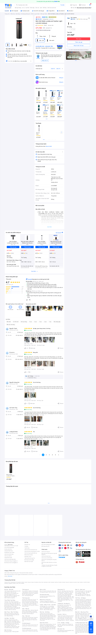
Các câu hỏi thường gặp (9, 547)
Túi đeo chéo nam (29, 629)
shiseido (6, 583)
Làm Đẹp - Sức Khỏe (9, 618)
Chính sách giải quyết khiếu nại (30, 553)
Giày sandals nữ (29, 611)
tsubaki (22, 583)
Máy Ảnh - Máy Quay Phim (81, 612)
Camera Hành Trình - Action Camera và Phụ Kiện (83, 615)
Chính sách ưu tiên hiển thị (47, 557)
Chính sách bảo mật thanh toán (30, 549)
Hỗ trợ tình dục (14, 626)
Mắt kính (51, 596)
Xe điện (69, 624)
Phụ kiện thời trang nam (47, 597)
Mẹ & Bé (65, 595)
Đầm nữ (26, 591)
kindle (60, 582)
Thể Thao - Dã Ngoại (80, 598)
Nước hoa (9, 626)
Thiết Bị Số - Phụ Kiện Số (64, 603)
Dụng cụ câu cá (81, 604)
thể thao (45, 7)
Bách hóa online (63, 596)
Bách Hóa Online (44, 622)
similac (81, 582)
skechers (46, 582)
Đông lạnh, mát (13, 604)
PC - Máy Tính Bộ (45, 609)
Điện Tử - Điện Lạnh (80, 589)
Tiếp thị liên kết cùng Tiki (29, 558)
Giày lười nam (25, 617)
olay (78, 582)
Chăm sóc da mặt (8, 619)
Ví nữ (35, 624)
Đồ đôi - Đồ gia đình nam (31, 602)
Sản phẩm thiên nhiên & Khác (11, 624)
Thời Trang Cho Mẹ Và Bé (9, 591)
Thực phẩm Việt (15, 602)
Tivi (78, 594)
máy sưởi (77, 624)
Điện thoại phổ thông (11, 614)
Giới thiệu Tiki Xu (27, 556)
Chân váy (31, 593)
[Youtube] (80, 545)
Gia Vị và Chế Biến (45, 626)
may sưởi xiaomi (81, 627)
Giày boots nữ (27, 612)
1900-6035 (10, 544)
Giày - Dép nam (26, 616)
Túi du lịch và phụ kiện (46, 591)
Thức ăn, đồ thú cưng (11, 608)
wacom (67, 582)
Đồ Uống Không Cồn (47, 628)
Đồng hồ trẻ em (53, 602)
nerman (63, 582)
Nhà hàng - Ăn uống (64, 618)
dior (9, 582)
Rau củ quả (9, 602)
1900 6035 (10, 576)
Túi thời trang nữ (26, 623)
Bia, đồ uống (8, 606)
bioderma (37, 582)
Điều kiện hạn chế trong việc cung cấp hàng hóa (49, 554)
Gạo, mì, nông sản (11, 605)
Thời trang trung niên (29, 595)
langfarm (10, 583)
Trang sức (42, 601)
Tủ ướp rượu (88, 595)
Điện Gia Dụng (7, 630)
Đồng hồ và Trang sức (45, 599)
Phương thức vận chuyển (9, 552)
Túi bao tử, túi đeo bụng (33, 631)
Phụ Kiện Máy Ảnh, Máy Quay (81, 613)
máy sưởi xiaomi (84, 628)
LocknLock (51, 19)
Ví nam (23, 629)
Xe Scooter (68, 625)
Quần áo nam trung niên (29, 605)
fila (19, 583)
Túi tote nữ (29, 625)
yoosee (75, 582)
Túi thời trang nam (26, 628)
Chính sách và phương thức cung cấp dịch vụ (49, 560)
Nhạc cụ (49, 619)
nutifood (56, 582)
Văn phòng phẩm (67, 630)
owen (26, 582)
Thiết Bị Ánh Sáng (83, 614)
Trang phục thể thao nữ (80, 599)
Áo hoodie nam (28, 601)
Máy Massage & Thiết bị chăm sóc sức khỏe (12, 622)
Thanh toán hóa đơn (62, 615)
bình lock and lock (52, 7)
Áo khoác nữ (31, 592)
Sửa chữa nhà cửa (45, 614)
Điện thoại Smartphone (9, 613)
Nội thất (45, 615)
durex (32, 582)
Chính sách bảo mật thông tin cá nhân (32, 551)
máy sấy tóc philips (84, 625)
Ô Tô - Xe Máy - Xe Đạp (63, 622)
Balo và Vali (43, 589)
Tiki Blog (26, 546)
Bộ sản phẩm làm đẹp (11, 627)
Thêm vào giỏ (78, 42)
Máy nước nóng (83, 594)
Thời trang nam (26, 598)
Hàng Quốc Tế (61, 589)
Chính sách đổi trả (8, 555)
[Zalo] (82, 545)
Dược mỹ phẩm (16, 627)
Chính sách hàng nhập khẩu (10, 559)
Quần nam (30, 599)
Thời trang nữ (25, 589)
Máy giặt (79, 593)
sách (41, 7)
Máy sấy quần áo (81, 595)
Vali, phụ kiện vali (52, 592)
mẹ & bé (27, 7)
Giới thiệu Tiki (27, 544)
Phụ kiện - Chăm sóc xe (62, 624)
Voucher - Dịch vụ (62, 614)
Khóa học (68, 615)
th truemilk (18, 582)
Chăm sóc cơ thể (10, 622)
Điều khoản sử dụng (28, 554)
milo (42, 582)
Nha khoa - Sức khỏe (65, 619)
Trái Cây (6, 601)
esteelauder (13, 582)
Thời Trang (68, 591)
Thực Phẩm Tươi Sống (9, 600)
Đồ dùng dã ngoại (83, 600)
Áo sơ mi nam (30, 600)
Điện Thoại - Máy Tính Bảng (11, 612)
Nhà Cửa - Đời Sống (44, 612)
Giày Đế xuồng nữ (30, 613)
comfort (85, 582)
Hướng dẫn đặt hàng (8, 550)
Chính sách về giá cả (46, 551)
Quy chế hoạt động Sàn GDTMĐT (48, 544)
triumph (52, 582)
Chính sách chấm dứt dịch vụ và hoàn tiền (49, 563)
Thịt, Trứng (11, 601)
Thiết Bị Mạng (47, 608)
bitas (88, 582)
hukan (14, 583)
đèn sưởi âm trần (81, 632)
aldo (49, 582)
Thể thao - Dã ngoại (63, 593)
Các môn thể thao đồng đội (83, 605)
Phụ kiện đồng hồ (45, 602)
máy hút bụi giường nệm (82, 629)
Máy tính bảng (10, 615)
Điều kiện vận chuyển (28, 561)
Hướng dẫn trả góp (8, 557)
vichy (17, 583)
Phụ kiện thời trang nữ (44, 596)
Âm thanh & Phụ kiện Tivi (80, 591)
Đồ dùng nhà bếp (7, 631)
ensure (29, 582)
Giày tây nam (31, 617)
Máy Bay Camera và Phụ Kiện (83, 620)
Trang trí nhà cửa (43, 613)
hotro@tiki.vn (15, 560)
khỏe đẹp (32, 7)
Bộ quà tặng (45, 629)
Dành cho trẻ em (10, 607)
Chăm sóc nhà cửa (12, 609)
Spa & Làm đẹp (66, 616)
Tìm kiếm (62, 5)
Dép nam (28, 618)
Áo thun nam (24, 599)
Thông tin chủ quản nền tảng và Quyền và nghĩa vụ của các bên (49, 566)
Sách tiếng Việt (61, 630)
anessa (71, 582)
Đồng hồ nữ (47, 601)
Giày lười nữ (32, 612)
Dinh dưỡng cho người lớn (12, 595)
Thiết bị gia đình (15, 631)
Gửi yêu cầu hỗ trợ (8, 549)
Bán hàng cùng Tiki (45, 546)
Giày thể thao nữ (85, 607)
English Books (64, 631)
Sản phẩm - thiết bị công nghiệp (66, 598)
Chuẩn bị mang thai (11, 597)
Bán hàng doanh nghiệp (29, 559)
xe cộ (23, 7)
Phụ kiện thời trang (44, 594)
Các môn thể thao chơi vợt (83, 606)
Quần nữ (30, 591)
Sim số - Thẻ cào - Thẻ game (68, 620)
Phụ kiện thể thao (83, 601)
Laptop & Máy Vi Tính (67, 597)
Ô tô (64, 625)
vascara (6, 582)
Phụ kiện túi (35, 625)
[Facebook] (77, 545)
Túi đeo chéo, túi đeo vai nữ (27, 624)
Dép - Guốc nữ (31, 610)
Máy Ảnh (86, 620)
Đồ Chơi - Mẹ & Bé (8, 589)
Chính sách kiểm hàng (8, 554)
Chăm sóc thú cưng (44, 624)
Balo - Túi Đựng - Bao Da (83, 616)
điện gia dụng (18, 7)
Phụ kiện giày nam (28, 619)
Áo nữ (23, 591)
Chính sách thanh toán (46, 556)
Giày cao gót (24, 610)
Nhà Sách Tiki (61, 629)
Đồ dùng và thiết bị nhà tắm (48, 616)
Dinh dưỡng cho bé (11, 594)
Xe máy (61, 625)
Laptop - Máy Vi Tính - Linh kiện (48, 604)
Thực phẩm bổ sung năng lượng (83, 608)
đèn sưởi (81, 624)
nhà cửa (37, 7)
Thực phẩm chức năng (11, 620)
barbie (22, 582)
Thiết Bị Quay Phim (82, 619)
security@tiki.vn (14, 562)
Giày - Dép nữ (25, 608)
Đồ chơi (16, 591)
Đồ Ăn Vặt (44, 627)
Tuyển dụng (26, 548)
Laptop (51, 609)
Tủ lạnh (79, 592)
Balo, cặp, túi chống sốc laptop (48, 591)
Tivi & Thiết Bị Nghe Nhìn (65, 599)
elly (40, 582)
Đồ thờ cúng (44, 619)
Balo (41, 591)
